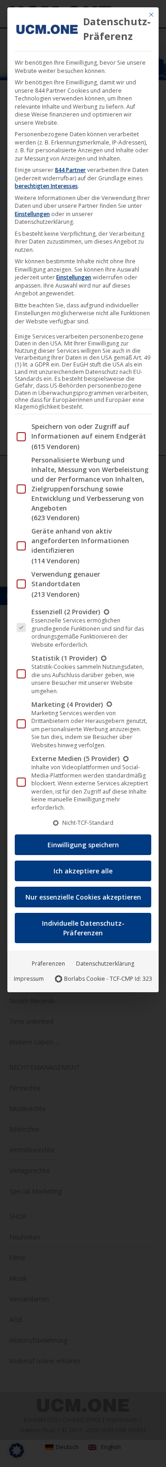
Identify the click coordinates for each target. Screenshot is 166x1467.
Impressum (29, 979)
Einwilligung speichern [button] (83, 844)
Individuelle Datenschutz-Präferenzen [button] (83, 928)
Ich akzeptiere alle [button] (83, 871)
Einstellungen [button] (32, 214)
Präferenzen (48, 963)
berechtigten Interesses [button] (46, 186)
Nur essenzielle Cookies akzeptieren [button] (83, 897)
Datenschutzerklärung (105, 963)
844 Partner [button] (70, 170)
